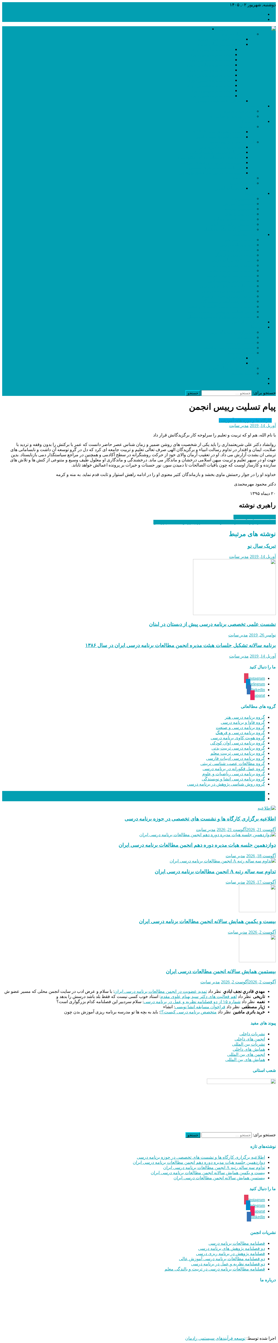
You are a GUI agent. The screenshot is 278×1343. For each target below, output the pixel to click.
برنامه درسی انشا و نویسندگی (227, 301)
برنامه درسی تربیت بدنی (232, 265)
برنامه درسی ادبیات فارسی (229, 275)
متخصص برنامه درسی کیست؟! (188, 1012)
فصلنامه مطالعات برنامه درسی (236, 1243)
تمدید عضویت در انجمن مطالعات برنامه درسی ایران (160, 991)
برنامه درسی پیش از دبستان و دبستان (220, 316)
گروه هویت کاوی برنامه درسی (238, 737)
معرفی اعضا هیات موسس (219, 100)
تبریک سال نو (262, 546)
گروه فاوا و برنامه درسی (243, 722)
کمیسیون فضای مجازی (233, 219)
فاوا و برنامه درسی (237, 244)
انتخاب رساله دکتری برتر (221, 147)
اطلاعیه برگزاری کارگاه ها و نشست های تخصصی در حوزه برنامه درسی (200, 819)
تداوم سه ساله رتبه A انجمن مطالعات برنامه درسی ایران (215, 871)
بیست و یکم (232, 363)
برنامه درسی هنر (239, 239)
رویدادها (258, 327)
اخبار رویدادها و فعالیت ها (231, 116)
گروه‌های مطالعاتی (248, 234)
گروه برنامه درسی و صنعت (240, 727)
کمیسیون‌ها (255, 193)
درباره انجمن (198, 29)
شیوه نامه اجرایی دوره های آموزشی (211, 162)
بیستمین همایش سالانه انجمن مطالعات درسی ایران (221, 971)
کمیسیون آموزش (238, 203)
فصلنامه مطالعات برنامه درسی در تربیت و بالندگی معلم (215, 1269)
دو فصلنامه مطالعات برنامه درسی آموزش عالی (222, 1258)
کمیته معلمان (242, 373)
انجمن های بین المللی (246, 1054)
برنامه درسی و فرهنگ (234, 255)
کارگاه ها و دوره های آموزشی (245, 420)
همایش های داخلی (249, 1049)
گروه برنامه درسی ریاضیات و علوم (233, 773)
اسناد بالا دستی (241, 183)
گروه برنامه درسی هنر (245, 717)
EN (262, 383)
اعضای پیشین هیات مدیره (220, 44)
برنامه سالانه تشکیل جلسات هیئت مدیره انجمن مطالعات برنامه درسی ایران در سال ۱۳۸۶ (180, 645)
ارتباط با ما (255, 378)
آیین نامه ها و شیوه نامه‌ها (231, 142)
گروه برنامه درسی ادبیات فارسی (235, 758)
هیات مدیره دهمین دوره (211, 95)
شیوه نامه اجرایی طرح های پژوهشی (210, 172)
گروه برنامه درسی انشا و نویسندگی (233, 779)
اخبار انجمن (255, 106)
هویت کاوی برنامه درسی (232, 260)
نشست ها (245, 337)
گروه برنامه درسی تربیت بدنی (238, 748)
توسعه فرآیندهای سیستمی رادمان (215, 1338)
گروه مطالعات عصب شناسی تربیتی (232, 763)
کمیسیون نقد (242, 198)
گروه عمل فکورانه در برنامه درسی (234, 768)
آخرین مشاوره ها (250, 798)
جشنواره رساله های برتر (232, 332)
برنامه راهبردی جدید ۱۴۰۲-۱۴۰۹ (214, 131)
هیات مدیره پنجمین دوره (210, 70)
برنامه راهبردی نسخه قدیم (219, 136)
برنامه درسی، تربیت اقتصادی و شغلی (220, 306)
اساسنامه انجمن (228, 188)
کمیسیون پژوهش (238, 214)
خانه (261, 14)
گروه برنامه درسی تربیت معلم (237, 753)
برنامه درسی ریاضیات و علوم (227, 296)
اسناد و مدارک (252, 121)
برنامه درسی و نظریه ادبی (230, 280)
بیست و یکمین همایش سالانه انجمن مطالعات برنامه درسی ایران (207, 921)
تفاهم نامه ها (242, 178)
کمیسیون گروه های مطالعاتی (227, 229)
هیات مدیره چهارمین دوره (209, 65)
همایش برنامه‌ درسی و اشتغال (227, 347)
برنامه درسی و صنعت (234, 250)
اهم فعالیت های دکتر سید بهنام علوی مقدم (198, 996)
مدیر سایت (239, 425)
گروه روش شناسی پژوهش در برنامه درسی (226, 784)
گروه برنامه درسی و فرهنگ (240, 732)
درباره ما (257, 19)
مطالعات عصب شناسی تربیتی (227, 286)
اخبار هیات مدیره (239, 111)
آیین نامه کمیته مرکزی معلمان (216, 167)
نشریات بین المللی (248, 1044)
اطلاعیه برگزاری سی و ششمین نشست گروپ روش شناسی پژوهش (214, 522)
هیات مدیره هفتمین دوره (210, 80)
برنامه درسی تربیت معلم (232, 270)
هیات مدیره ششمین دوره (209, 75)
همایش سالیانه (241, 352)
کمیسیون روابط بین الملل (231, 224)
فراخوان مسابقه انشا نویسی (200, 1006)
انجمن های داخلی (250, 1039)
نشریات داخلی (252, 1034)
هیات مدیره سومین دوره (210, 59)
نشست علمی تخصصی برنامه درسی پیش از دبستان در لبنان (212, 624)
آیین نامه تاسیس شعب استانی (216, 152)
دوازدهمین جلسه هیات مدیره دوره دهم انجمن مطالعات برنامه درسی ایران (197, 845)
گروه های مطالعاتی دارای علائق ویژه (210, 157)
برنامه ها (246, 126)
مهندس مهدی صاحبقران (209, 1328)
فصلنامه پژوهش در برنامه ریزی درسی (230, 1253)
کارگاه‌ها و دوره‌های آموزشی (228, 368)
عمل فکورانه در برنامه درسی (228, 291)
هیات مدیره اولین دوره (212, 49)
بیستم (238, 358)
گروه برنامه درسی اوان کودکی (237, 743)
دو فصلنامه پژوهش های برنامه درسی (231, 1248)
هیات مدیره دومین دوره (211, 54)
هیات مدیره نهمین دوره (211, 90)
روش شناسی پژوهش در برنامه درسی (220, 311)
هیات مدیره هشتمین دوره (209, 85)
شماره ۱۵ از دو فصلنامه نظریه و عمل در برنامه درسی (192, 1001)
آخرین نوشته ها (251, 793)
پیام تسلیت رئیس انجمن (254, 517)
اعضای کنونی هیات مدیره (220, 39)
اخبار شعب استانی (248, 322)
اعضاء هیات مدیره (238, 34)
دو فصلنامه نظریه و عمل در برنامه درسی (228, 1264)
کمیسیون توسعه (239, 208)
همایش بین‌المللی (239, 342)
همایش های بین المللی (245, 1059)
